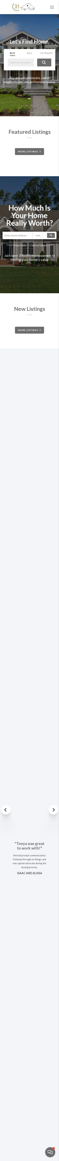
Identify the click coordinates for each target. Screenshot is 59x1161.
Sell (29, 53)
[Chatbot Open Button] (50, 1152)
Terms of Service (39, 245)
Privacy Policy (20, 245)
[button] (6, 810)
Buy (12, 53)
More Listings (28, 151)
